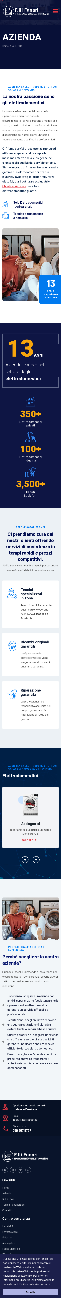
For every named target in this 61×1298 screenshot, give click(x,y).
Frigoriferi (8, 1237)
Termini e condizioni (13, 1204)
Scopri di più (30, 840)
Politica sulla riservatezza (34, 1284)
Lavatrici (7, 1226)
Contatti (7, 1210)
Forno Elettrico (11, 1248)
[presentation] (25, 859)
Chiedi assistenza (14, 186)
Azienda (6, 1193)
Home (5, 45)
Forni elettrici (30, 824)
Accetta (30, 1292)
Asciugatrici (9, 1243)
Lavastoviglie (10, 1231)
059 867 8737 (22, 1130)
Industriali (8, 1198)
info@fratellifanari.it (25, 1119)
